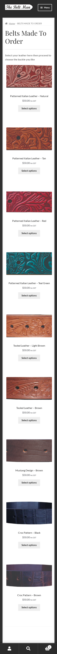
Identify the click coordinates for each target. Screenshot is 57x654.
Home (12, 23)
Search (28, 648)
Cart (44, 646)
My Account (9, 648)
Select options (29, 108)
